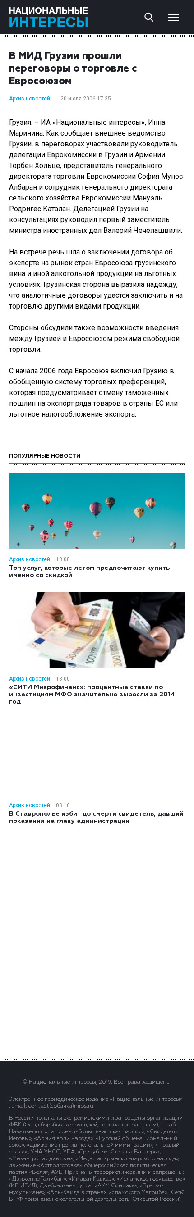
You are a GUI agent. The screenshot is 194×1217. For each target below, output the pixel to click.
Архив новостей (29, 98)
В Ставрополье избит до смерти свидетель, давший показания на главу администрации (96, 817)
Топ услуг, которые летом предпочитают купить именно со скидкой (89, 571)
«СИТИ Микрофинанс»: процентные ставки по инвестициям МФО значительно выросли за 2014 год (92, 694)
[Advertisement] (97, 940)
